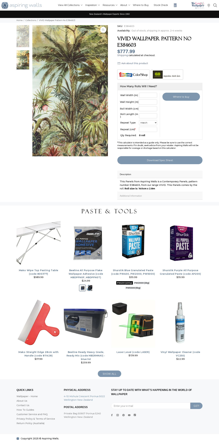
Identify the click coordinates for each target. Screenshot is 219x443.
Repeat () (127, 129)
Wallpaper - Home (27, 396)
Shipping (122, 55)
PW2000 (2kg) (141, 283)
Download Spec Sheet (160, 160)
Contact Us (23, 405)
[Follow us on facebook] (112, 415)
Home (20, 20)
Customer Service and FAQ (32, 414)
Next (103, 91)
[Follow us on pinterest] (123, 415)
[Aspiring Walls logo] (22, 5)
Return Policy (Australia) (30, 423)
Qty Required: (128, 135)
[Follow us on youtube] (129, 415)
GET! (196, 406)
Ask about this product (134, 63)
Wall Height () (129, 102)
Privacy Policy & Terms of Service (36, 418)
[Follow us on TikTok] (135, 414)
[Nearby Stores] (208, 6)
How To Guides (25, 409)
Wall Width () (129, 95)
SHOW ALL (109, 373)
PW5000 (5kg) (133, 288)
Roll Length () (129, 115)
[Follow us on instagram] (118, 415)
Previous (37, 91)
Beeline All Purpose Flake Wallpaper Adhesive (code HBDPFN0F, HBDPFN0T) (86, 274)
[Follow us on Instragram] (198, 5)
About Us (22, 400)
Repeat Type (128, 122)
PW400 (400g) (124, 283)
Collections (30, 20)
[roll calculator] (174, 5)
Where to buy (181, 96)
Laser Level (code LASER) (133, 352)
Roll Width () (129, 108)
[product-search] (214, 5)
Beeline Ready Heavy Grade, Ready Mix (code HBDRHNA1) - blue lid (86, 356)
